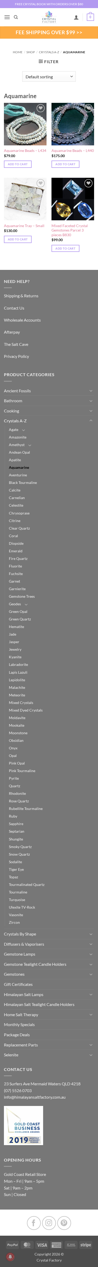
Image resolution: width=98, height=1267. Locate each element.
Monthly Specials (19, 1024)
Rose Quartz (19, 801)
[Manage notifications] (10, 1257)
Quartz (14, 786)
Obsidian (16, 740)
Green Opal (18, 611)
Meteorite (17, 695)
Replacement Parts (21, 1044)
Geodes (15, 604)
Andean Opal (19, 452)
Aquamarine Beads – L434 (25, 151)
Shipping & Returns (21, 295)
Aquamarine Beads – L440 (72, 151)
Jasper (14, 642)
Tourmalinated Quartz (26, 884)
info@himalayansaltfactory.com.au (35, 1096)
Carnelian (17, 497)
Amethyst (17, 444)
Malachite (17, 687)
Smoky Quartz (20, 846)
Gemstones (14, 974)
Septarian (16, 831)
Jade (12, 634)
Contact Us (14, 307)
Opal (13, 755)
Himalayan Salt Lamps (23, 994)
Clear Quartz (19, 528)
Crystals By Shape (20, 933)
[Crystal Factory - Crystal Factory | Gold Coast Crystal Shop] (49, 17)
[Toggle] (91, 390)
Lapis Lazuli (18, 672)
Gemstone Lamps (19, 953)
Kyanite (15, 657)
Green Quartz (20, 619)
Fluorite (15, 566)
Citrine (14, 520)
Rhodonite (17, 793)
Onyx (13, 748)
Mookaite (16, 725)
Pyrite (14, 778)
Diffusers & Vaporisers (24, 944)
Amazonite (17, 437)
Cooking (11, 410)
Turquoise (17, 899)
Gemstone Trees (22, 596)
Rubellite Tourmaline (26, 808)
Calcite (14, 490)
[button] (7, 17)
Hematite (16, 626)
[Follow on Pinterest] (64, 1223)
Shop (30, 52)
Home (17, 52)
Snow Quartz (19, 854)
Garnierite (17, 589)
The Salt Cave (16, 344)
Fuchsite (16, 573)
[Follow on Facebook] (34, 1223)
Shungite (16, 839)
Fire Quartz (18, 558)
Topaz (13, 877)
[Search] (16, 17)
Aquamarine (19, 467)
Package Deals (17, 1034)
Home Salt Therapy (21, 1014)
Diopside (16, 543)
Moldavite (17, 717)
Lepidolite (17, 680)
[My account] (76, 17)
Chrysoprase (19, 513)
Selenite (11, 1054)
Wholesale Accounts (22, 319)
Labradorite (18, 664)
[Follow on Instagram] (49, 1223)
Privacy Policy (16, 356)
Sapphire (16, 823)
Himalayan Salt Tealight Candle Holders (39, 1004)
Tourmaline (18, 892)
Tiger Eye (16, 869)
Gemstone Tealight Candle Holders (35, 964)
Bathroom (13, 400)
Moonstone (18, 733)
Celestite (16, 505)
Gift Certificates (18, 984)
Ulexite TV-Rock (22, 907)
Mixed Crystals (21, 702)
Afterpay (12, 331)
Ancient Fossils (17, 390)
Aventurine (18, 475)
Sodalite (15, 862)
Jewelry (15, 649)
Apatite (15, 460)
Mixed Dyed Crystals (26, 710)
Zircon (14, 922)
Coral (13, 536)
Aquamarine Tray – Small (24, 226)
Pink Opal (17, 763)
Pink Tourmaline (22, 770)
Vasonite (16, 915)
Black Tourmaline (23, 482)
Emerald (15, 551)
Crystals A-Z (49, 52)
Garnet (14, 581)
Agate (13, 429)
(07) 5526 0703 (18, 1090)
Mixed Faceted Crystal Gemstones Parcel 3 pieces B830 (69, 230)
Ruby (13, 816)
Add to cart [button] (18, 164)
